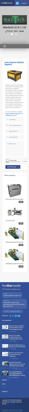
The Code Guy (11, 404)
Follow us (5, 391)
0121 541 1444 (16, 31)
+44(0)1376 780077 (14, 311)
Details (20, 201)
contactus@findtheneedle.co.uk (12, 295)
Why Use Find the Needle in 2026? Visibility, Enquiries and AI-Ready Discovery (16, 327)
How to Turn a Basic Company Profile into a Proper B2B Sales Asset (15, 337)
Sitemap (20, 410)
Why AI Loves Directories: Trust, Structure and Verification (16, 354)
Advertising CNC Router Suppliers (15, 199)
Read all (4, 380)
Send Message (11, 167)
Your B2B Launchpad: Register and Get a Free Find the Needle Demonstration (17, 364)
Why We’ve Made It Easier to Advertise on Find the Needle (17, 345)
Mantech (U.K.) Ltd (14, 27)
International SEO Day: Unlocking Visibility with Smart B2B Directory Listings (17, 373)
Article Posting (13, 410)
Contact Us (5, 410)
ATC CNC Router (10, 220)
